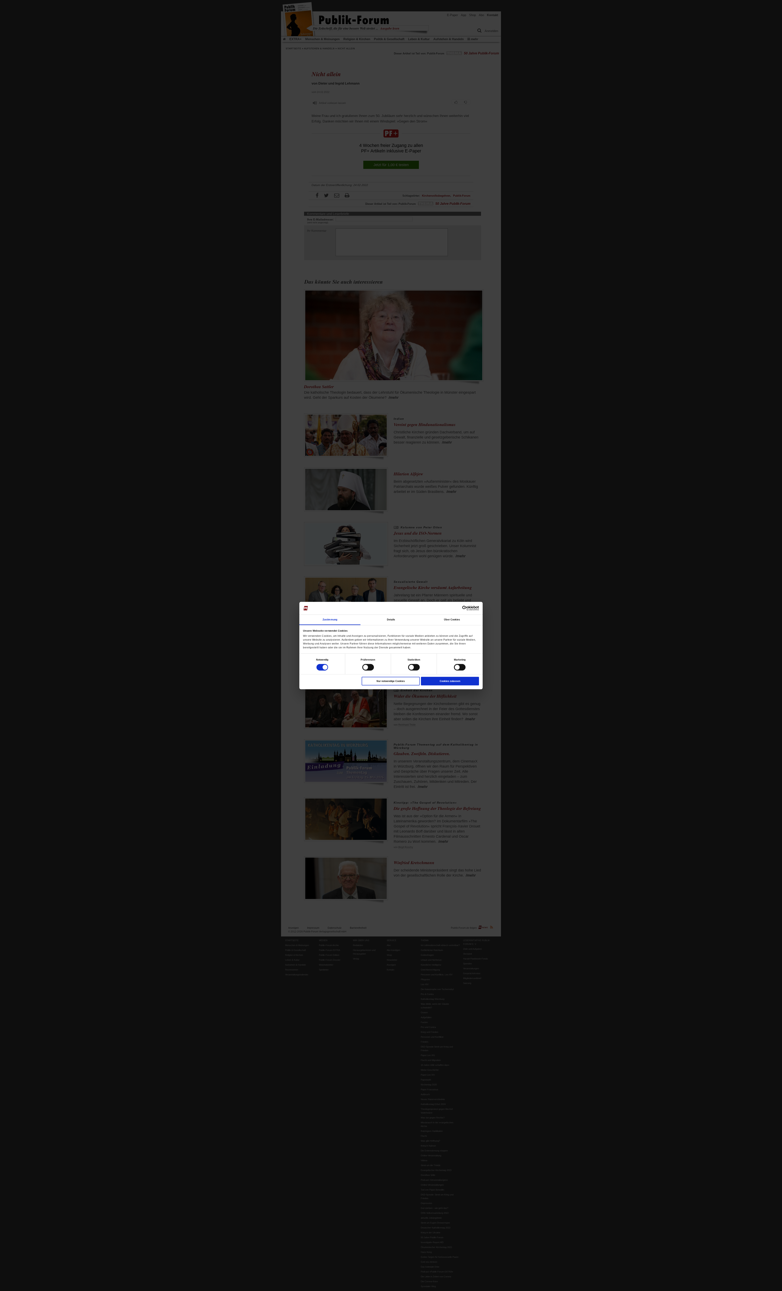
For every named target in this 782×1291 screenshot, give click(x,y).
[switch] (368, 667)
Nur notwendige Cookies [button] (391, 681)
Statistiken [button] (413, 659)
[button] (322, 659)
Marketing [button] (460, 659)
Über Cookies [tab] (452, 619)
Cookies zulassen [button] (450, 681)
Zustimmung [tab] (330, 619)
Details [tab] (391, 619)
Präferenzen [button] (368, 659)
